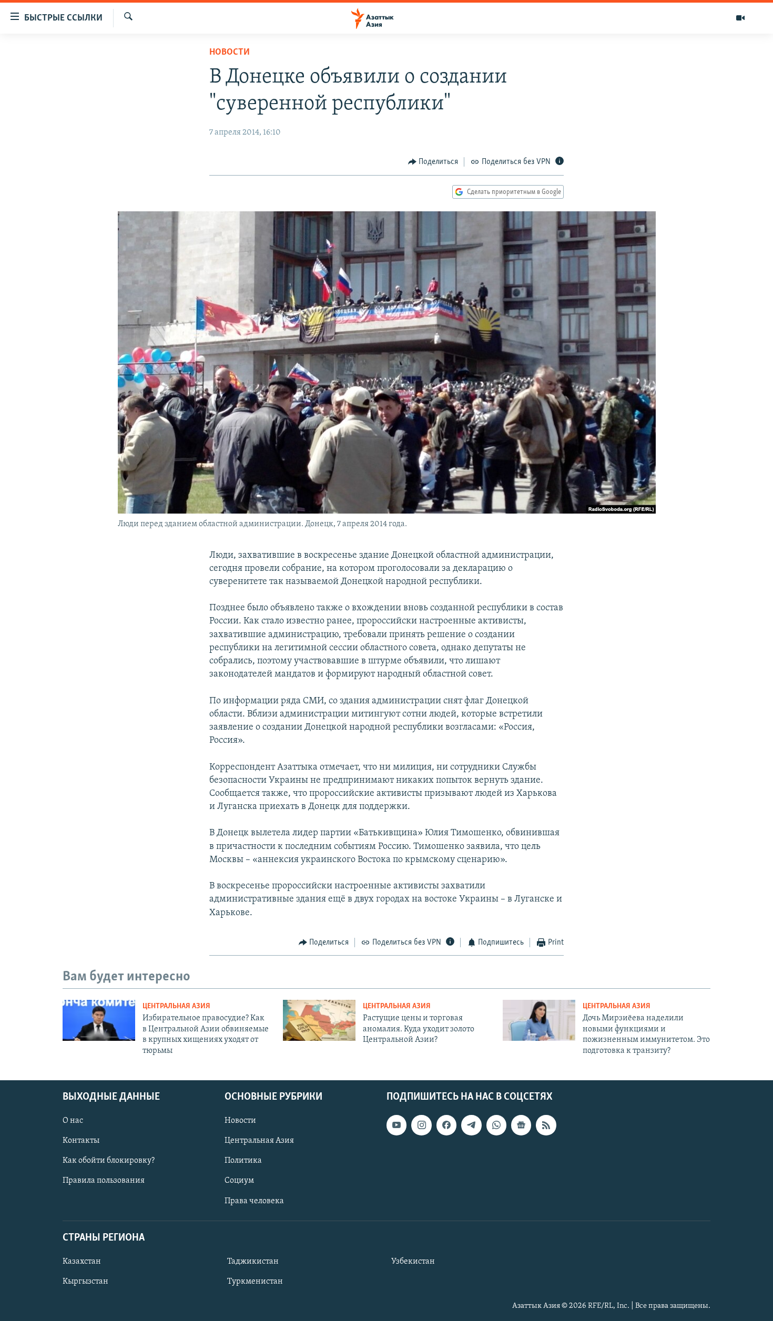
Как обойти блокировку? (109, 1160)
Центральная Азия (176, 1006)
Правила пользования (104, 1180)
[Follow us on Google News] (521, 1125)
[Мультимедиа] (740, 18)
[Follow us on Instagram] (421, 1125)
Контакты (81, 1140)
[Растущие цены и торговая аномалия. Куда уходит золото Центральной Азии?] (319, 1020)
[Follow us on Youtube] (396, 1125)
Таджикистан (253, 1261)
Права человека (254, 1200)
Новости (229, 52)
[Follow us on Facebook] (446, 1125)
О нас (73, 1121)
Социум (239, 1180)
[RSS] (546, 1125)
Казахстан (82, 1261)
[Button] (433, 162)
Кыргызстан (85, 1281)
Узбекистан (413, 1261)
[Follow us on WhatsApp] (496, 1125)
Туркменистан (255, 1281)
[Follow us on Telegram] (471, 1125)
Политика (243, 1160)
